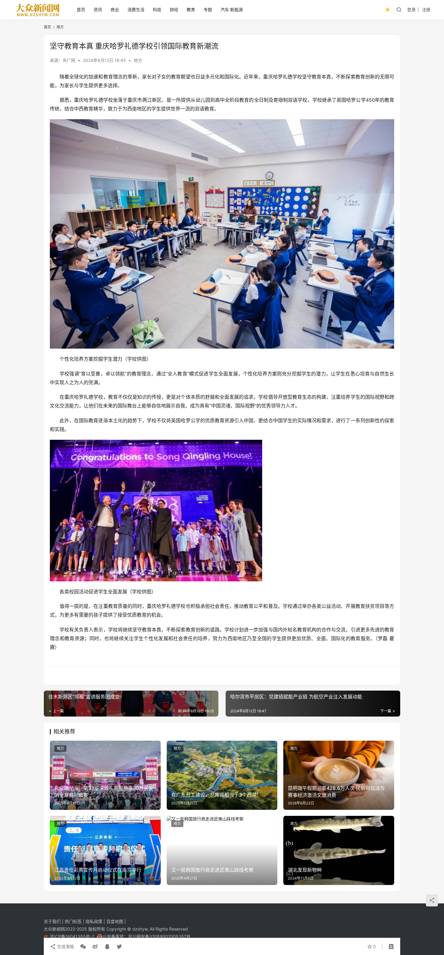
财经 (174, 9)
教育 (191, 9)
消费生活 (135, 9)
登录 (411, 9)
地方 (138, 60)
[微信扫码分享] (83, 946)
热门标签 (74, 921)
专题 (208, 9)
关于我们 (53, 921)
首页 (81, 9)
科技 (157, 9)
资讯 (98, 9)
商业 (115, 9)
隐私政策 (94, 921)
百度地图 (114, 921)
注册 (426, 9)
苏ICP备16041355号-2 (72, 936)
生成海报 (65, 946)
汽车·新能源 (231, 9)
